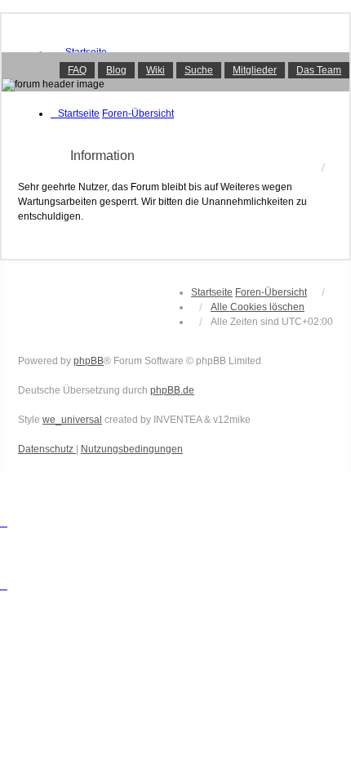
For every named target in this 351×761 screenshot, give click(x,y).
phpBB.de (172, 390)
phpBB (88, 361)
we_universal (72, 419)
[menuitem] (47, 449)
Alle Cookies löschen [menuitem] (257, 307)
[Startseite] (175, 72)
